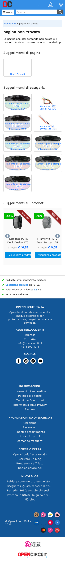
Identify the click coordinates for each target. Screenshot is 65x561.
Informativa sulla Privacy (30, 404)
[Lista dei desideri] (37, 4)
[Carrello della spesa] (58, 4)
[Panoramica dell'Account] (47, 4)
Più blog (29, 499)
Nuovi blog (29, 476)
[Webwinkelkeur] (33, 544)
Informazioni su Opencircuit (30, 417)
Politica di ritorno (30, 395)
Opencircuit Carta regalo (30, 454)
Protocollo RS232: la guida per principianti (30, 495)
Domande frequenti (30, 440)
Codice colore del (30, 468)
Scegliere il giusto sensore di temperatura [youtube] (30, 486)
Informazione (30, 386)
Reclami (30, 409)
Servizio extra (30, 449)
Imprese (29, 334)
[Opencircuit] (32, 554)
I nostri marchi (30, 436)
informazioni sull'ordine (30, 391)
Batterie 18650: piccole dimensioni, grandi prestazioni (30, 490)
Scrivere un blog (30, 459)
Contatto (30, 339)
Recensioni (30, 427)
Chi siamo (30, 422)
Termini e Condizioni (30, 400)
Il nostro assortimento (30, 431)
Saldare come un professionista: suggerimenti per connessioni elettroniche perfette (30, 481)
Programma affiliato (30, 463)
